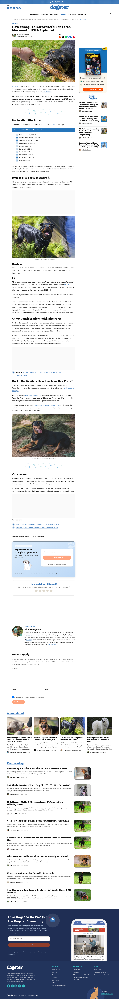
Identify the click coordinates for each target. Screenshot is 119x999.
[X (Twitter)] (14, 8)
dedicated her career (34, 635)
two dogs (29, 640)
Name (14, 689)
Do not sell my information (102, 975)
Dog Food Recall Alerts (59, 985)
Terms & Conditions (36, 573)
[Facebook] (8, 8)
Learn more (82, 19)
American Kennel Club (33, 395)
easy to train (47, 92)
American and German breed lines (46, 405)
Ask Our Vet (82, 14)
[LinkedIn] (71, 37)
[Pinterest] (20, 8)
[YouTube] (17, 8)
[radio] (36, 591)
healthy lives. (52, 645)
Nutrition (44, 14)
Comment (15, 668)
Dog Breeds (72, 14)
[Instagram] (11, 8)
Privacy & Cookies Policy (50, 573)
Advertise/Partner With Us (81, 975)
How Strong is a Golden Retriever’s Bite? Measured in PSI (37, 528)
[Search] (110, 14)
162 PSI (52, 125)
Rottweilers (16, 86)
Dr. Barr (66, 285)
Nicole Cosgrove (24, 34)
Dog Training (54, 14)
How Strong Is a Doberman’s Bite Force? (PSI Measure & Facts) (39, 524)
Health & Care (34, 14)
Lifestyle (63, 14)
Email (47, 689)
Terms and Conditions (100, 972)
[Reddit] (60, 37)
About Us (76, 972)
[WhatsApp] (66, 37)
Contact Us (76, 969)
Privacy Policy (36, 952)
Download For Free (94, 89)
